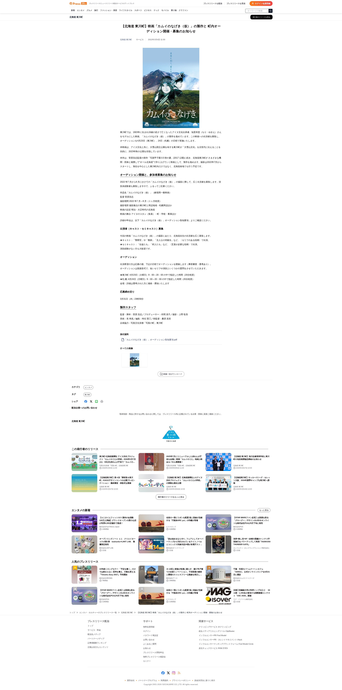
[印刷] (101, 401)
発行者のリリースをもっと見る (171, 497)
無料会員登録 (148, 627)
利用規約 (164, 680)
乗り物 (174, 10)
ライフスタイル (125, 10)
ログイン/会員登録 (262, 3)
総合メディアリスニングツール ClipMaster (217, 631)
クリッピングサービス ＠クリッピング (215, 627)
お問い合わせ (148, 640)
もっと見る (264, 510)
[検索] (271, 11)
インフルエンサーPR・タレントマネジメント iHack (220, 640)
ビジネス (147, 10)
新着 (73, 10)
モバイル (165, 10)
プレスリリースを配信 (212, 3)
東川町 (87, 395)
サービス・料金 (94, 630)
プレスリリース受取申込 (153, 652)
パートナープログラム (147, 680)
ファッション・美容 (108, 10)
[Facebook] (85, 401)
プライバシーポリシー (181, 680)
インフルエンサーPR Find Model (212, 635)
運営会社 (131, 680)
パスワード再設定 (150, 635)
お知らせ (147, 648)
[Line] (96, 401)
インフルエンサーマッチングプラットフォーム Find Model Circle (226, 644)
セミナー (147, 661)
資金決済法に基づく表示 (204, 680)
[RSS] (179, 673)
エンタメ (80, 10)
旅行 (96, 10)
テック (156, 10)
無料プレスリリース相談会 (154, 657)
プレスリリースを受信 (236, 3)
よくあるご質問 (149, 644)
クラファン (183, 10)
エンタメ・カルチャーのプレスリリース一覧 (98, 612)
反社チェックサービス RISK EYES (213, 648)
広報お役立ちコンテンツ (98, 647)
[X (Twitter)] (91, 401)
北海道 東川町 (126, 39)
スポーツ (138, 10)
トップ (72, 612)
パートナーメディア (96, 638)
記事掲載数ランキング (97, 643)
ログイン (147, 631)
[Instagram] (173, 673)
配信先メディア (94, 634)
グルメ (89, 10)
